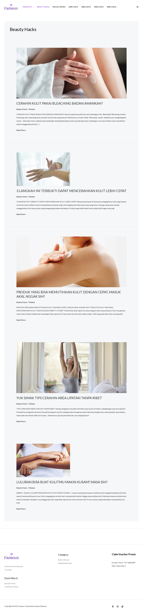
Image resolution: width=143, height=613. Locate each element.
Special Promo (59, 7)
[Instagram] (118, 607)
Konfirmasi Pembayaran (13, 566)
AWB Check (73, 7)
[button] (33, 7)
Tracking (7, 570)
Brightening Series (65, 563)
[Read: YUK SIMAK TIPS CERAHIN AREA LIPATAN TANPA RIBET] (71, 367)
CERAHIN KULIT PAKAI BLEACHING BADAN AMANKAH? (59, 103)
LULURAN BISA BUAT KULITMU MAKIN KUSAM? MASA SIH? (61, 482)
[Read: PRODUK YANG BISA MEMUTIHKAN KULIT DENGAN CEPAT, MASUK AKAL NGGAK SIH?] (71, 262)
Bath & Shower (63, 560)
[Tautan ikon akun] (138, 7)
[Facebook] (113, 607)
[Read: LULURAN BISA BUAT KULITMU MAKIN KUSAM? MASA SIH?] (43, 460)
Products (27, 7)
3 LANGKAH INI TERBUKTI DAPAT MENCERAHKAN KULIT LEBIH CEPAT (71, 191)
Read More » (21, 129)
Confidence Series (11, 587)
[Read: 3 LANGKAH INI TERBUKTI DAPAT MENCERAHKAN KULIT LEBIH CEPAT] (43, 169)
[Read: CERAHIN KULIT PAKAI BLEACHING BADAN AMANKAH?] (71, 73)
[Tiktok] (122, 607)
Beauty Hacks (43, 7)
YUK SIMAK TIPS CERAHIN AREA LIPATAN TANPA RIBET (59, 398)
